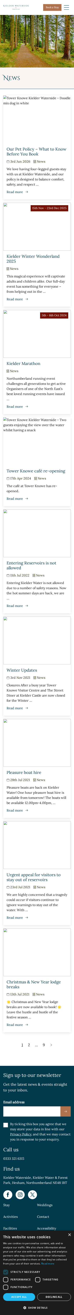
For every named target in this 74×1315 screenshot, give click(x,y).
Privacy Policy (20, 1134)
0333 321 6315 (13, 1158)
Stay (6, 1205)
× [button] (69, 1234)
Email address (13, 1102)
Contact (43, 1217)
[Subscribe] (65, 1111)
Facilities (10, 1228)
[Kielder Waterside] (16, 7)
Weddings (44, 1205)
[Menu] (66, 7)
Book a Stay (52, 7)
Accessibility (46, 1228)
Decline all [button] (54, 1297)
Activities (10, 1217)
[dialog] (37, 1273)
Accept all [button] (19, 1297)
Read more (47, 1263)
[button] (37, 1307)
